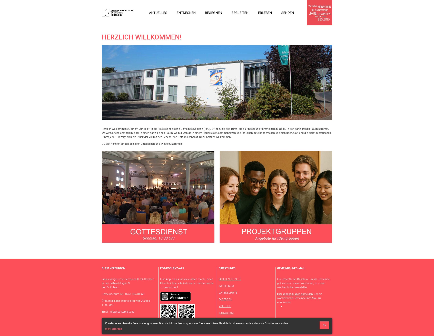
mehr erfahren (113, 328)
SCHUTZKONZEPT (230, 279)
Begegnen (213, 13)
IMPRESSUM (226, 286)
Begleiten (240, 13)
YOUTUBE (225, 306)
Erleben (265, 13)
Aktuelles (158, 13)
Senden (287, 13)
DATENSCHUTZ (228, 292)
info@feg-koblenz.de (122, 311)
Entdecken (186, 13)
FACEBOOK (225, 299)
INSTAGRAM (226, 313)
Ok (324, 325)
